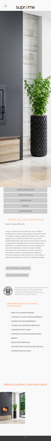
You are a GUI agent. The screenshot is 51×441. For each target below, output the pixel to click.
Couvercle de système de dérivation (25, 325)
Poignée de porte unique (21, 330)
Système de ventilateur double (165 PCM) (27, 347)
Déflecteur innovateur (20, 342)
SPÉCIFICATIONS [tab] (25, 195)
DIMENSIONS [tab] (25, 200)
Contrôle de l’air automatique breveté (26, 317)
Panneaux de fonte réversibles (23, 321)
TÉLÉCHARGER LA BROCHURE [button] (19, 268)
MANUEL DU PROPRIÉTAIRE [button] (18, 275)
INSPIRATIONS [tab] (25, 211)
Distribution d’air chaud (21, 351)
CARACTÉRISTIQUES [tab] (25, 189)
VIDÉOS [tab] (25, 205)
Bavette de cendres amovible (22, 313)
